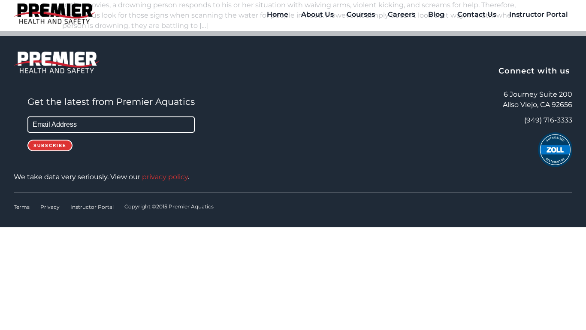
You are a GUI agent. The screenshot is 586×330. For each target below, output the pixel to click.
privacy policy (165, 177)
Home (277, 14)
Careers (401, 14)
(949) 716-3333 (548, 120)
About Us (317, 14)
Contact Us (476, 14)
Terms (22, 207)
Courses (361, 14)
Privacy (50, 207)
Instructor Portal (538, 14)
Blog (436, 14)
